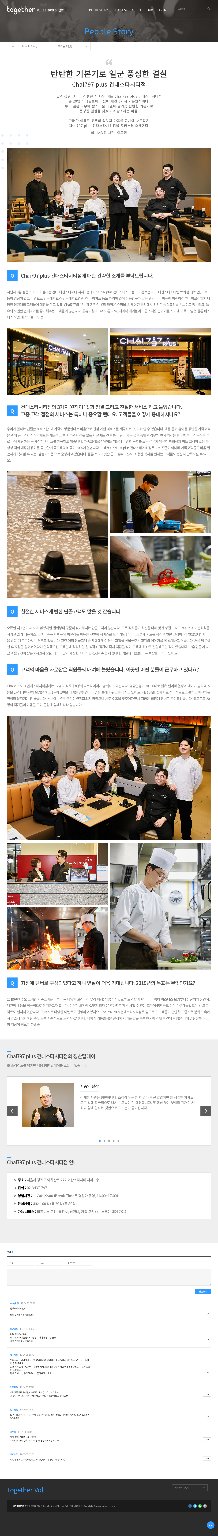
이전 (12, 1111)
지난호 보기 (182, 1488)
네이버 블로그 (200, 1506)
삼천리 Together (21, 10)
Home (13, 46)
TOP (211, 1525)
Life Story (146, 10)
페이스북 (190, 1506)
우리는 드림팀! (65, 46)
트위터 (195, 1506)
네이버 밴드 (205, 1506)
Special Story (97, 10)
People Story (123, 10)
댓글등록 (203, 1291)
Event (163, 10)
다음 (205, 1111)
